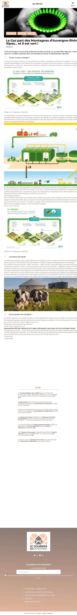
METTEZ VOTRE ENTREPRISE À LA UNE (39, 595)
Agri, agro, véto (11, 33)
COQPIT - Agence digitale (44, 613)
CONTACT (28, 598)
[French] (35, 4)
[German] (37, 4)
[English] (33, 4)
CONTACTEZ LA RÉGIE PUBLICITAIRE (39, 592)
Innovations (31, 33)
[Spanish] (41, 4)
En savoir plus (8, 338)
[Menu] (72, 3)
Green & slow (22, 33)
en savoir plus (31, 428)
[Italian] (39, 4)
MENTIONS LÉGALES (32, 602)
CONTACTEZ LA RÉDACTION (35, 589)
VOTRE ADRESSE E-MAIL (38, 568)
